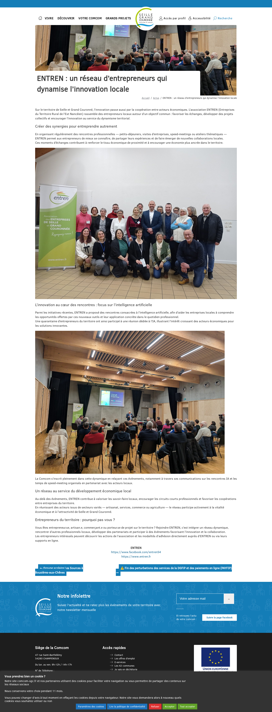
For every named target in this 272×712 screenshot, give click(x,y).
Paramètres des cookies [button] (91, 706)
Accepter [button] (169, 706)
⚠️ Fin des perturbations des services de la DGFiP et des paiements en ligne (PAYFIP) (174, 570)
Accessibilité (202, 18)
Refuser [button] (155, 706)
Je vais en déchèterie (126, 669)
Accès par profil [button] (175, 18)
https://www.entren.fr (136, 556)
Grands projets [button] (118, 18)
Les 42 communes (124, 665)
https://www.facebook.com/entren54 (136, 552)
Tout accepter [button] (187, 706)
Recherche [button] (225, 18)
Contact (119, 655)
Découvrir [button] (66, 18)
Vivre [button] (49, 18)
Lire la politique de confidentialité (127, 706)
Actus (156, 98)
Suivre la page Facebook (219, 617)
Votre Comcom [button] (90, 18)
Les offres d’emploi (125, 658)
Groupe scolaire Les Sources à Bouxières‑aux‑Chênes (59, 570)
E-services (120, 662)
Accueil (146, 98)
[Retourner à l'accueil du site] (40, 18)
